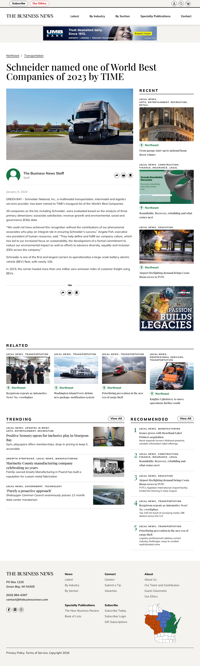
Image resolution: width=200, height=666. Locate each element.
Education (165, 227)
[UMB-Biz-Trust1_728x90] (100, 33)
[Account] (174, 3)
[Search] (181, 3)
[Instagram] (21, 609)
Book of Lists (73, 616)
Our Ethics (39, 3)
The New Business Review (82, 610)
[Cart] (188, 3)
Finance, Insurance (153, 168)
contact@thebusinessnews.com (27, 599)
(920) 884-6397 (16, 595)
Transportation (34, 55)
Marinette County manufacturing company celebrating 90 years (39, 465)
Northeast (12, 55)
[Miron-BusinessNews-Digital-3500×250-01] (166, 330)
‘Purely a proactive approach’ (29, 490)
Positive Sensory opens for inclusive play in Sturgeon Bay (47, 437)
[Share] (116, 175)
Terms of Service (37, 653)
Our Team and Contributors (162, 585)
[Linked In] (15, 609)
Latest (74, 16)
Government (34, 486)
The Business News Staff (43, 173)
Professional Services (166, 357)
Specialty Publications (155, 16)
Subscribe (18, 3)
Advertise (111, 591)
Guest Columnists (156, 591)
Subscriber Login (115, 616)
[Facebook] (8, 609)
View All (115, 419)
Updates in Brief (37, 428)
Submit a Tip (113, 585)
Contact (186, 16)
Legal (174, 168)
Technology (53, 486)
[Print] (123, 175)
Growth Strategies (20, 458)
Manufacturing (66, 458)
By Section (122, 16)
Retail (143, 105)
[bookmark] (130, 175)
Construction (168, 165)
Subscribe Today (115, 610)
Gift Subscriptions (116, 622)
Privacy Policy (15, 653)
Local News (147, 99)
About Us (151, 579)
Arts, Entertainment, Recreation (163, 102)
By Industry (97, 16)
